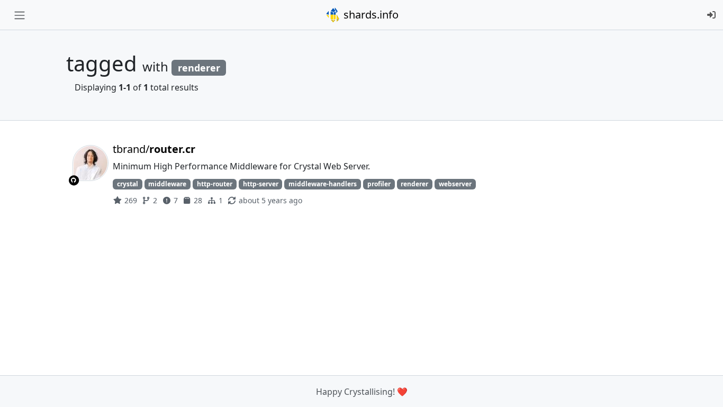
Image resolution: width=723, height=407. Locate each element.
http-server (260, 183)
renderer (414, 183)
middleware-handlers (322, 183)
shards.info (370, 14)
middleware (167, 183)
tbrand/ (154, 149)
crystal (127, 183)
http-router (214, 183)
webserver (455, 183)
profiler (379, 183)
